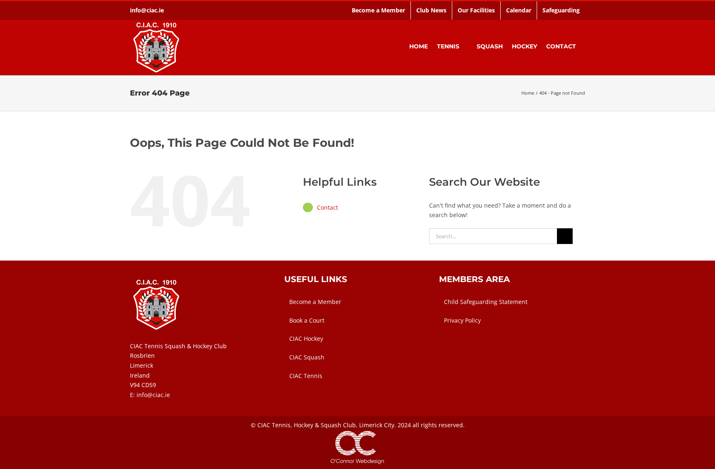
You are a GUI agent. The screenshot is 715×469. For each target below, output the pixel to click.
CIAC (263, 425)
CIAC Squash (306, 357)
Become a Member (315, 302)
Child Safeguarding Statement (486, 302)
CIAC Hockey (306, 338)
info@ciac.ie (147, 10)
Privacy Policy (462, 320)
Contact (327, 207)
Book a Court (306, 320)
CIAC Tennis (305, 376)
